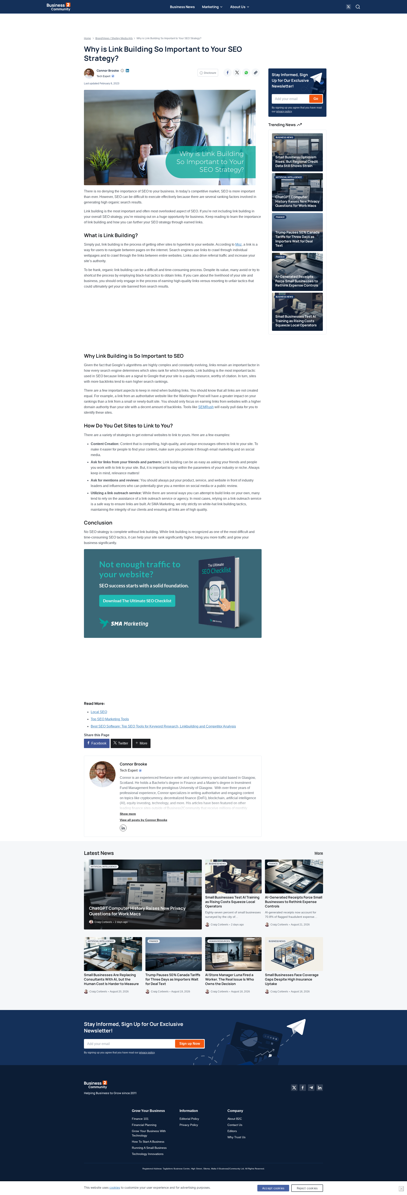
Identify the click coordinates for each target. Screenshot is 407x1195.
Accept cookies (273, 1188)
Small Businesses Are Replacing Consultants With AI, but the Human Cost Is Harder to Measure (111, 979)
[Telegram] (311, 1087)
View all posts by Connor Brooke (143, 820)
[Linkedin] (319, 1087)
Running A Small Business (149, 1147)
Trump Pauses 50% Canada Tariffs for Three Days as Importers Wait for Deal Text (172, 979)
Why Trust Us (236, 1137)
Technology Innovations (147, 1154)
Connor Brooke (108, 70)
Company (235, 1111)
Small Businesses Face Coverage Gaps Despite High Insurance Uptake (292, 979)
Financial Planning (144, 1125)
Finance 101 (140, 1118)
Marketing (210, 6)
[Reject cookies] (401, 1188)
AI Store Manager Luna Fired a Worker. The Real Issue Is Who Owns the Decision (229, 979)
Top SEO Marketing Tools (110, 719)
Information (189, 1111)
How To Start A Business (148, 1141)
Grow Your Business (148, 1111)
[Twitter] (237, 72)
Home (87, 38)
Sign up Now (189, 1043)
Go (316, 98)
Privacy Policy (189, 1125)
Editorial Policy (189, 1118)
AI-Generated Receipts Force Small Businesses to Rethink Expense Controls (293, 901)
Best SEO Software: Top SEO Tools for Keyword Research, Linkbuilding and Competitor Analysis (163, 726)
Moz (238, 244)
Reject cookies (307, 1188)
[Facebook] (227, 72)
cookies (114, 1187)
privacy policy (284, 111)
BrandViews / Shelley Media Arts (114, 38)
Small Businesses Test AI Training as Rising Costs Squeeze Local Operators (232, 901)
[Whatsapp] (246, 72)
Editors (232, 1131)
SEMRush (206, 407)
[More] (255, 72)
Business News (182, 6)
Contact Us (234, 1125)
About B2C (234, 1118)
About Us (237, 6)
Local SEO (99, 712)
